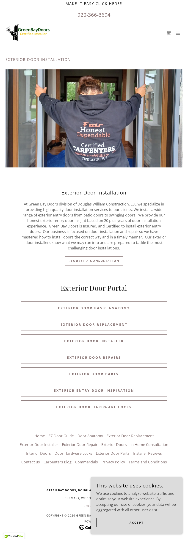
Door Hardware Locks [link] (73, 453)
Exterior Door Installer (94, 341)
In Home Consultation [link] (149, 444)
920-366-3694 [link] (94, 14)
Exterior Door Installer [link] (39, 444)
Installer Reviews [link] (147, 453)
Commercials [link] (86, 462)
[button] (177, 33)
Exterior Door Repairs (94, 357)
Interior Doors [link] (38, 453)
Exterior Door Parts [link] (113, 453)
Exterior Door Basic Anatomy (94, 308)
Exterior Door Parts (94, 374)
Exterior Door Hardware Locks (94, 407)
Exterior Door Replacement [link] (130, 435)
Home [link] (39, 435)
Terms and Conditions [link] (148, 462)
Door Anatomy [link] (90, 435)
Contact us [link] (30, 462)
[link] (28, 33)
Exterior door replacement (94, 324)
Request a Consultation (94, 261)
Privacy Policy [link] (113, 462)
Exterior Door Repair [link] (80, 444)
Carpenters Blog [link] (58, 462)
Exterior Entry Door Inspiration (94, 390)
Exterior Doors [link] (114, 444)
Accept (137, 523)
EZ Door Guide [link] (61, 435)
